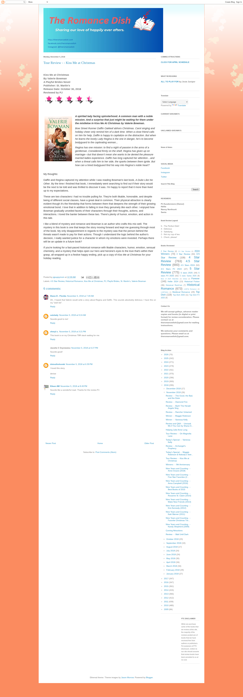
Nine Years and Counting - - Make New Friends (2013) (178, 500)
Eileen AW (55, 386)
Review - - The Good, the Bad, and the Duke (179, 397)
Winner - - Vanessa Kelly (177, 420)
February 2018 (173, 570)
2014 (166, 590)
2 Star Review (167, 251)
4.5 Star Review (57, 281)
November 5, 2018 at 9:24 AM (72, 315)
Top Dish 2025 (179, 295)
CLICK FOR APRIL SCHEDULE (175, 62)
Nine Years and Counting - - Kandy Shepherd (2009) (178, 525)
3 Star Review (183, 254)
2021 (166, 373)
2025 (166, 358)
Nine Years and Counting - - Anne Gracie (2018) (178, 469)
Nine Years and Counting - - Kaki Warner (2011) (178, 513)
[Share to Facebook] (95, 277)
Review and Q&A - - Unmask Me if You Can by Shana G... (179, 424)
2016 (166, 582)
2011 (166, 601)
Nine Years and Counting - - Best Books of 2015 (178, 488)
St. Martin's (125, 281)
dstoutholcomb (57, 364)
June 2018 (171, 554)
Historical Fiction (192, 281)
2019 (166, 381)
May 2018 (171, 558)
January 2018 (172, 574)
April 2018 (171, 562)
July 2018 (171, 551)
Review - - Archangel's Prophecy (176, 447)
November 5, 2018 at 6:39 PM (79, 364)
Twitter (164, 177)
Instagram (165, 172)
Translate (182, 105)
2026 (166, 354)
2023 (166, 366)
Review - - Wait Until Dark (177, 534)
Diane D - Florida (58, 296)
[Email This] (87, 277)
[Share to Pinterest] (98, 277)
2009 (166, 609)
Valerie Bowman (139, 281)
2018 (166, 385)
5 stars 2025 (187, 273)
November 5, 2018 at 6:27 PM (84, 348)
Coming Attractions (174, 530)
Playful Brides (113, 281)
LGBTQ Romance (190, 289)
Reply (52, 306)
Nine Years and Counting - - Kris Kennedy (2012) (178, 506)
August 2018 (172, 547)
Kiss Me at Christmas (93, 281)
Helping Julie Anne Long (176, 430)
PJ (105, 281)
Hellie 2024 (173, 281)
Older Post (149, 443)
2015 (166, 586)
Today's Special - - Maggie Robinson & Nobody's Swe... (179, 453)
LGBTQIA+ (164, 292)
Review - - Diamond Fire (176, 402)
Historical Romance (74, 281)
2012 (166, 598)
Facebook (165, 168)
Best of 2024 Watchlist (169, 279)
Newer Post (51, 443)
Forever (195, 278)
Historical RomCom (174, 285)
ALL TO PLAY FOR (170, 81)
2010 (166, 605)
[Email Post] (82, 277)
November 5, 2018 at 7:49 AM (80, 296)
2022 (166, 370)
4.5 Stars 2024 (188, 265)
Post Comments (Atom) (105, 452)
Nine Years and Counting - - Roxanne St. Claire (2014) (178, 494)
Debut (185, 279)
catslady (54, 315)
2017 (166, 578)
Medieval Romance (181, 292)
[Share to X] (92, 277)
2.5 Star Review (184, 251)
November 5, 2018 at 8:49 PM (73, 386)
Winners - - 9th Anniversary (178, 464)
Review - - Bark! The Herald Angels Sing (178, 407)
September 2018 (174, 543)
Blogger (149, 677)
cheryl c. (54, 331)
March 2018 (172, 566)
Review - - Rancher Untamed (179, 412)
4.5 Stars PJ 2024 (171, 269)
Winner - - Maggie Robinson (178, 416)
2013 (166, 594)
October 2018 (172, 539)
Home (100, 443)
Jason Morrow (127, 677)
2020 (166, 377)
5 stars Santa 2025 (188, 276)
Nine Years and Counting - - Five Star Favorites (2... (178, 476)
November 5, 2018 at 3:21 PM (72, 331)
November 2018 (173, 392)
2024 (166, 362)
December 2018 (173, 388)
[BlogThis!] (90, 277)
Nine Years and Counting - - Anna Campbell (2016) (178, 482)
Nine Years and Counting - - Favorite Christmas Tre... (178, 519)
